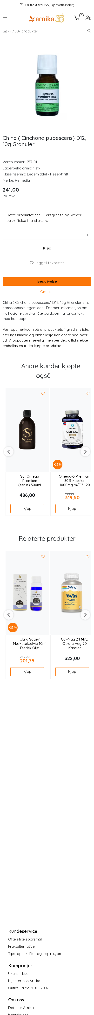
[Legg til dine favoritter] (42, 394)
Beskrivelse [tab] (47, 281)
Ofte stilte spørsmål (25, 939)
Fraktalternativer (22, 946)
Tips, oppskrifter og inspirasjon (34, 953)
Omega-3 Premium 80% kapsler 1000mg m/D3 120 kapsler (74, 480)
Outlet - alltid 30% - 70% (28, 988)
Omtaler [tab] (47, 291)
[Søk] (89, 31)
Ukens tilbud (18, 973)
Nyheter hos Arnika (24, 980)
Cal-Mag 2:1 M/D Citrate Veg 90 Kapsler (74, 643)
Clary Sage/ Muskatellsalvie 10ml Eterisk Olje (29, 643)
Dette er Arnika (21, 1007)
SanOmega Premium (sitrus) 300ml (29, 480)
